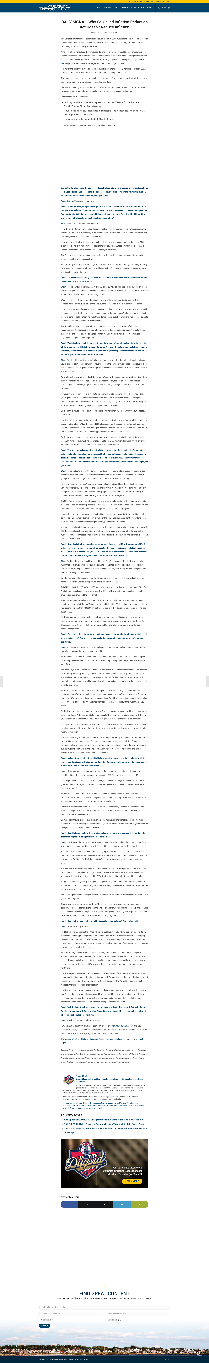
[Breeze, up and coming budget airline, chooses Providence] (1, 681)
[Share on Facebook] (69, 1204)
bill (129, 78)
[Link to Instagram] (168, 7)
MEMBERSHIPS (160, 1)
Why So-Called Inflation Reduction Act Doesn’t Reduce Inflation (96, 1039)
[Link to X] (159, 7)
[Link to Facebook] (162, 7)
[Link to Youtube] (165, 7)
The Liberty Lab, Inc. (82, 1359)
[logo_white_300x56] (55, 9)
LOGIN (168, 1)
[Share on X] (87, 1204)
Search (44, 1326)
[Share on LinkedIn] (122, 1204)
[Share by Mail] (139, 1204)
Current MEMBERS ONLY (146, 1)
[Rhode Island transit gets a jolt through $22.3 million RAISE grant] (207, 681)
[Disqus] (104, 1246)
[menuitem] (132, 1)
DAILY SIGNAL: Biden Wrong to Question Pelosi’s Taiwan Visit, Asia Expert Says (104, 1124)
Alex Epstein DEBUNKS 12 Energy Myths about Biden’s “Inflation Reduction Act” (104, 1119)
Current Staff (113, 32)
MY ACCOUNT (132, 1)
